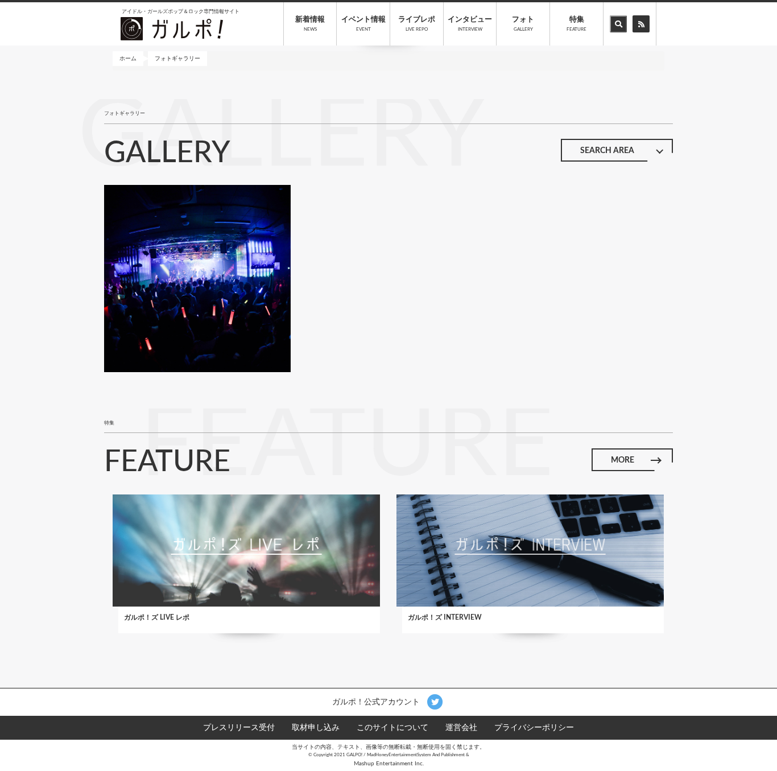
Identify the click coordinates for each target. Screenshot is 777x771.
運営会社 (461, 728)
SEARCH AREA (607, 151)
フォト (523, 24)
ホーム (128, 58)
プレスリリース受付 (239, 728)
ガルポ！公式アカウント (377, 702)
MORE (622, 460)
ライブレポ (416, 24)
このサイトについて (392, 728)
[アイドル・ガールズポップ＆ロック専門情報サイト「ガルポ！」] (172, 28)
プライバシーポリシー (534, 728)
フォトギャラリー (177, 58)
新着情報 (310, 24)
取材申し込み (316, 728)
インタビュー (470, 24)
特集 (576, 24)
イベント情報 (363, 24)
